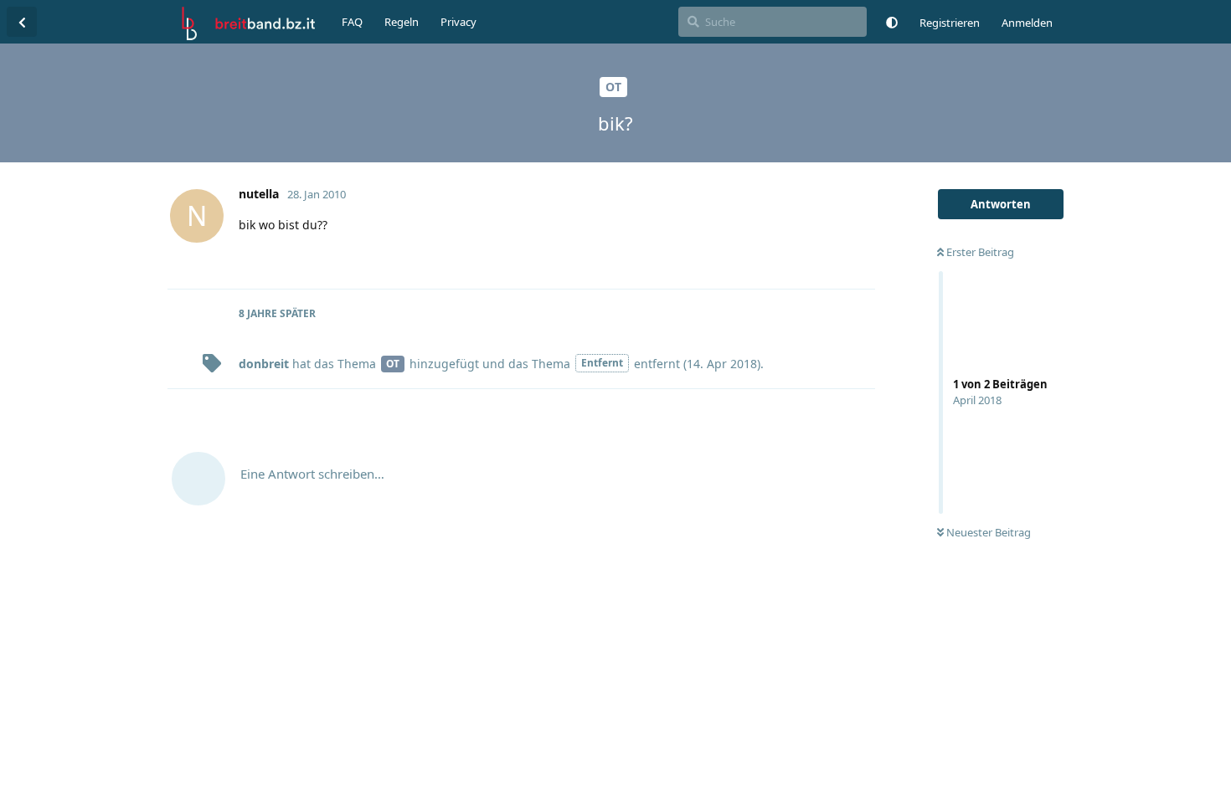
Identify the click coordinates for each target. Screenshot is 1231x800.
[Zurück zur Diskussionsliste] (22, 22)
